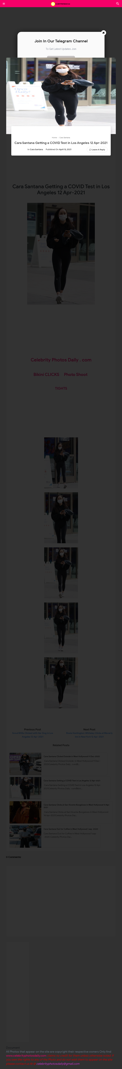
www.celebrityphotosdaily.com (26, 1055)
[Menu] (3, 4)
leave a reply (98, 149)
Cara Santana (36, 149)
